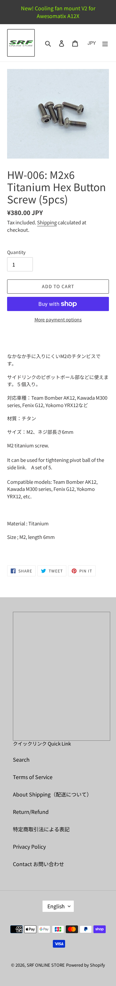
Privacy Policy (29, 846)
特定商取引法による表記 (41, 829)
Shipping (47, 222)
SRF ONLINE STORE (46, 965)
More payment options (58, 319)
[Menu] (105, 43)
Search (21, 759)
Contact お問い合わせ (38, 864)
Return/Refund (31, 811)
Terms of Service (33, 777)
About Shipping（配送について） (52, 794)
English (56, 906)
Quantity (16, 252)
